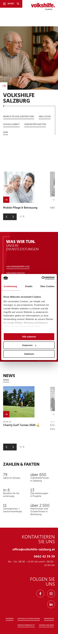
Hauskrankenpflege (18, 267)
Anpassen (27, 345)
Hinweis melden (46, 625)
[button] (6, 216)
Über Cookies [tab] (47, 286)
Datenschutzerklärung (29, 619)
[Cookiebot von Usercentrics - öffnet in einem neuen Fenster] (42, 278)
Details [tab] (28, 286)
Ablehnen (29, 354)
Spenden (10, 619)
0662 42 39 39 (44, 556)
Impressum (49, 619)
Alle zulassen (29, 336)
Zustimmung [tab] (10, 286)
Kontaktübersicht (26, 625)
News (6, 380)
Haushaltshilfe (15, 273)
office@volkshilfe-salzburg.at (33, 549)
